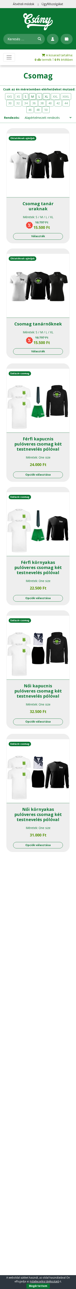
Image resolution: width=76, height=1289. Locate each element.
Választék (38, 236)
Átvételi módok (23, 4)
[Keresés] (39, 39)
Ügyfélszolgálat (52, 4)
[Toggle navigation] (9, 57)
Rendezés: (12, 118)
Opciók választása (38, 474)
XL (46, 96)
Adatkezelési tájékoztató (44, 1281)
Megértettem (38, 1286)
